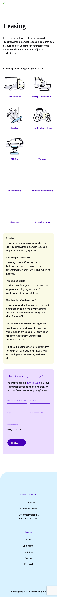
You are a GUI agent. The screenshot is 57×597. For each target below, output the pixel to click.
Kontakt (28, 564)
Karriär (29, 558)
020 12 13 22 (33, 382)
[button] (52, 3)
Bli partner (28, 545)
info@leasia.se (28, 508)
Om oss (29, 551)
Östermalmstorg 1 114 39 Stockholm (29, 516)
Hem (28, 539)
